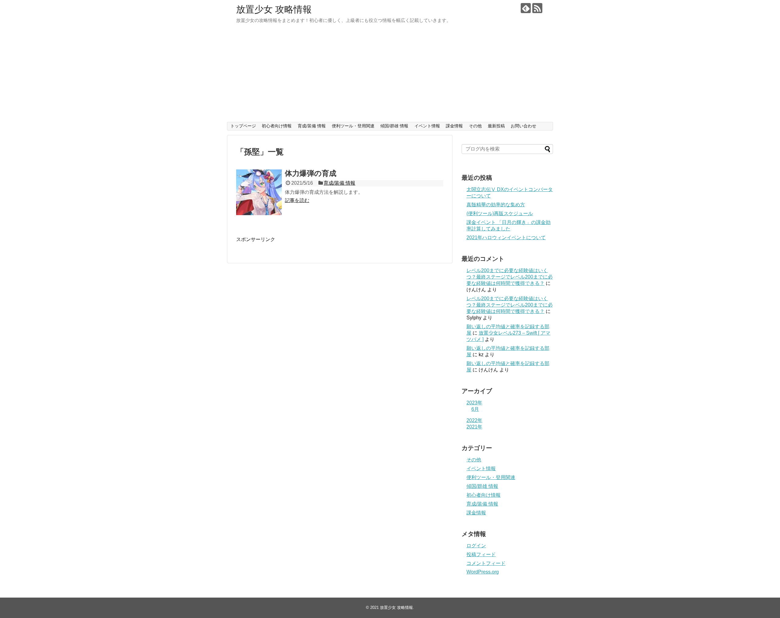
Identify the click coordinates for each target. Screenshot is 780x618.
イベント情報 (427, 125)
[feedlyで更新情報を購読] (526, 8)
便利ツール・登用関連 (353, 125)
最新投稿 (496, 125)
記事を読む (297, 200)
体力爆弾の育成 (310, 173)
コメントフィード (485, 563)
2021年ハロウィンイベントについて (506, 237)
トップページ (243, 125)
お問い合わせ (523, 125)
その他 (475, 125)
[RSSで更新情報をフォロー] (537, 8)
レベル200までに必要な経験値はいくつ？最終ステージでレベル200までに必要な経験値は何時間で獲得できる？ (509, 277)
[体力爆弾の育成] (259, 192)
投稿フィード (481, 554)
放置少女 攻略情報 (274, 9)
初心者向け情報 (277, 125)
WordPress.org (482, 571)
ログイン (476, 545)
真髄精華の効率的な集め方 (495, 204)
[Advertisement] (390, 76)
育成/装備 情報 (312, 125)
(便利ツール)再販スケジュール (499, 213)
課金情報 (454, 125)
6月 (475, 409)
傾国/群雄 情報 (394, 125)
